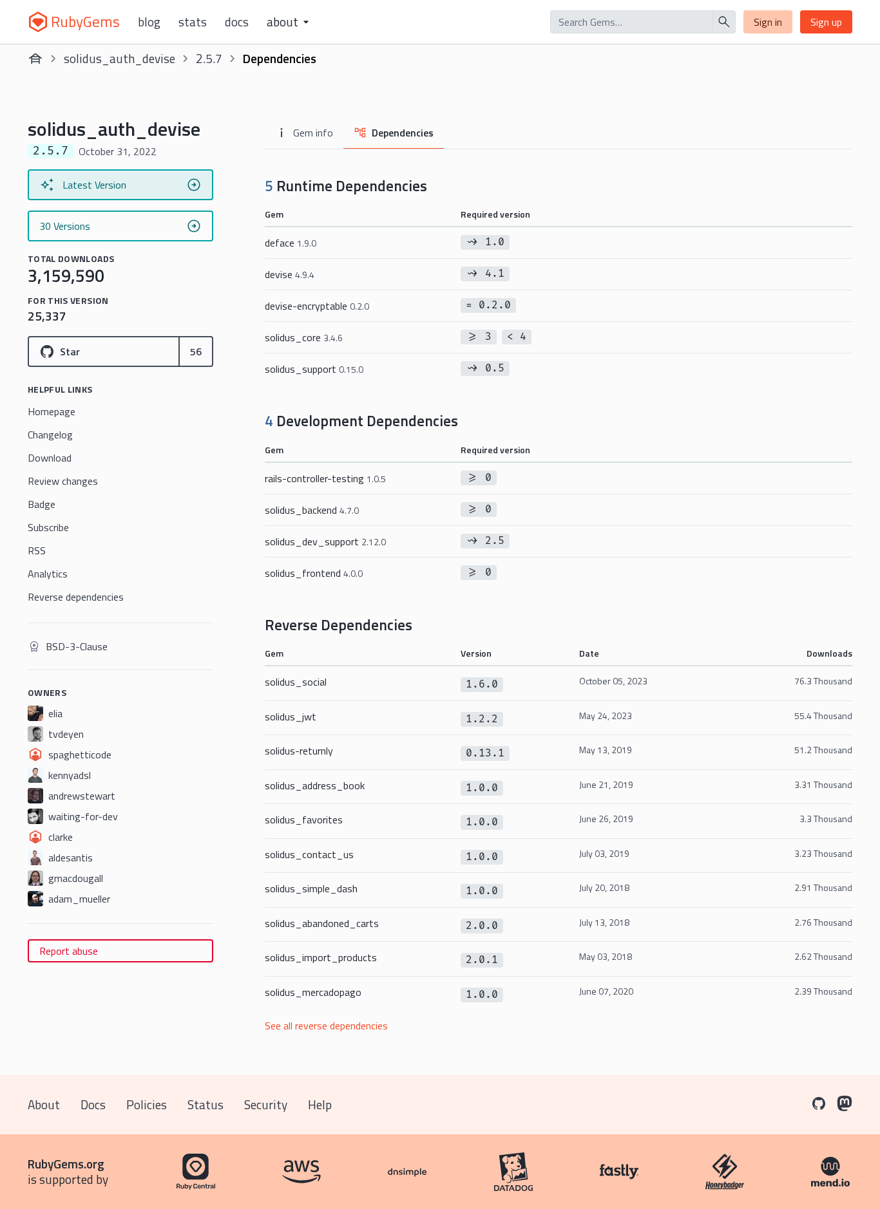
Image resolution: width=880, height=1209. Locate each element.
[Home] (35, 58)
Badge (41, 504)
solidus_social (296, 681)
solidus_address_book (315, 785)
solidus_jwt (290, 716)
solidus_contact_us (309, 854)
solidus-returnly (299, 750)
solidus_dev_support (325, 541)
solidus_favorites (304, 819)
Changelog (50, 434)
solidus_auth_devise (119, 58)
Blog (149, 22)
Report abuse (68, 951)
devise (289, 274)
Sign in (768, 22)
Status (205, 1104)
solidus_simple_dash (311, 888)
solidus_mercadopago (313, 992)
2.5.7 (209, 58)
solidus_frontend (314, 573)
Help (320, 1104)
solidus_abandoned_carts (322, 923)
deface (290, 242)
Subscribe (48, 527)
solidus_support (314, 369)
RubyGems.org (66, 1163)
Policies (146, 1104)
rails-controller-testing (325, 478)
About (44, 1104)
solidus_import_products (321, 957)
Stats (192, 22)
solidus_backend (312, 510)
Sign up (826, 22)
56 (196, 351)
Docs (237, 22)
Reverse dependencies (76, 596)
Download (50, 457)
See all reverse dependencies (326, 1025)
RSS (37, 550)
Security (265, 1104)
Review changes (63, 481)
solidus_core (304, 337)
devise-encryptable (317, 306)
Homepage (51, 411)
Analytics (48, 573)
